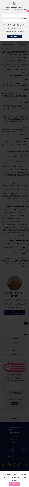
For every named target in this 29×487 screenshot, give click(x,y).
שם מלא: (23, 13)
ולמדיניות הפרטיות (16, 33)
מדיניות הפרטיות (23, 479)
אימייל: (24, 18)
